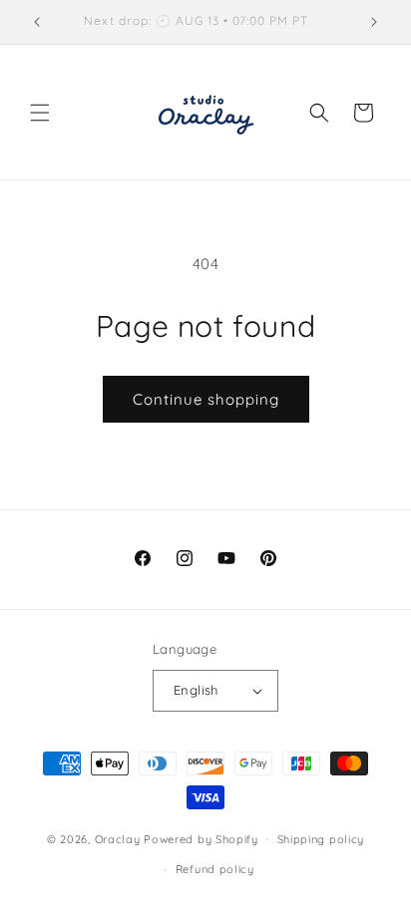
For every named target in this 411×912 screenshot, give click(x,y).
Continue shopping (206, 399)
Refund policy (215, 869)
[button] (40, 113)
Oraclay (118, 838)
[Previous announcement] (37, 22)
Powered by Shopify (201, 838)
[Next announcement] (374, 22)
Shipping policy (321, 839)
